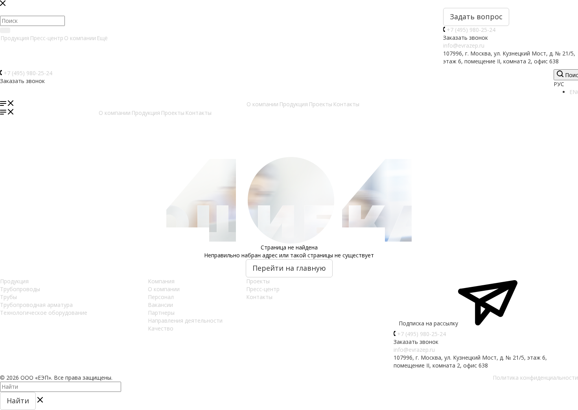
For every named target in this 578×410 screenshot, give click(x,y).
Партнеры (161, 312)
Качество (160, 328)
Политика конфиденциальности (535, 377)
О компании (80, 38)
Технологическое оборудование (43, 312)
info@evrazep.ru (463, 45)
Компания (161, 281)
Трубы (8, 297)
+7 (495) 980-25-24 (471, 29)
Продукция (14, 38)
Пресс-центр (46, 38)
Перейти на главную (289, 268)
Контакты (259, 297)
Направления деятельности (185, 320)
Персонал (161, 297)
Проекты (258, 281)
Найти (18, 400)
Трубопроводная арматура (36, 304)
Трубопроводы (20, 289)
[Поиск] (5, 30)
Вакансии (160, 304)
